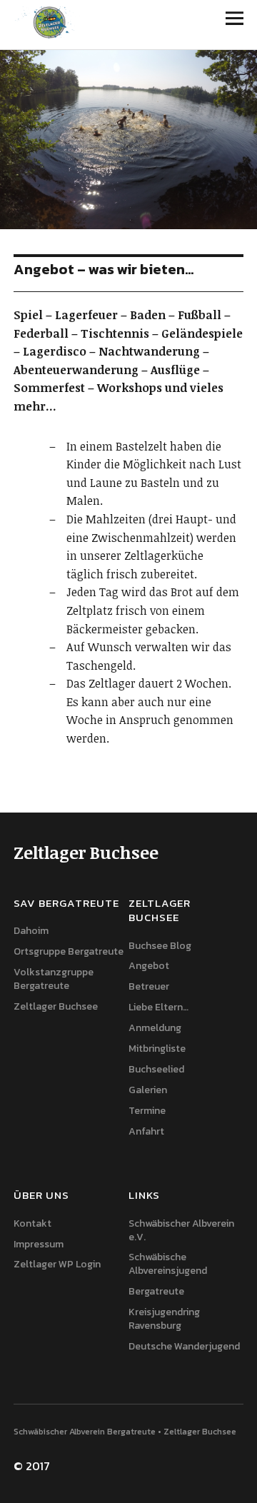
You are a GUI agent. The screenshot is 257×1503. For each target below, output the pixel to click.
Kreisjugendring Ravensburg (164, 1319)
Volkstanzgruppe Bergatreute (54, 979)
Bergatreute (156, 1291)
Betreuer (148, 986)
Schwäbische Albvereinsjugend (167, 1264)
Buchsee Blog (159, 945)
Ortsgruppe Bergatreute (69, 951)
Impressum (39, 1244)
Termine (147, 1110)
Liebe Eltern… (158, 1007)
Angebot (148, 965)
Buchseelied (156, 1069)
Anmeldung (154, 1027)
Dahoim (31, 930)
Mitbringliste (157, 1048)
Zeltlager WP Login (57, 1264)
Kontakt (32, 1223)
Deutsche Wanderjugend (184, 1346)
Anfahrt (146, 1131)
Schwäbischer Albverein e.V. (181, 1230)
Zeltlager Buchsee (56, 1006)
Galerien (147, 1089)
